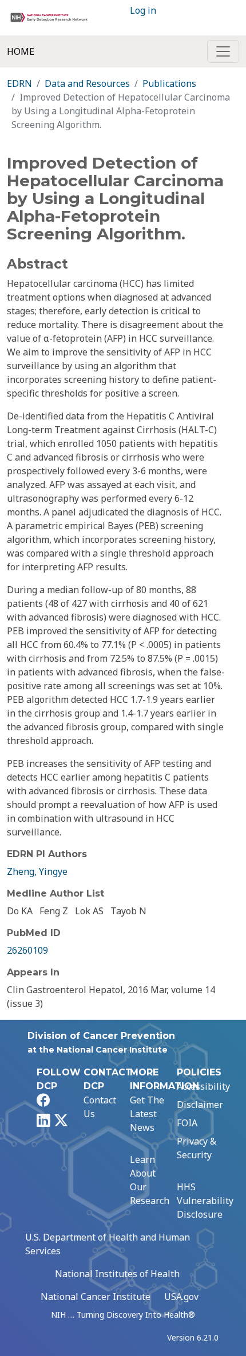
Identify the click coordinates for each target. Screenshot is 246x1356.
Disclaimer (200, 1104)
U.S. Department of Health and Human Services (107, 1244)
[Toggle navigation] (223, 51)
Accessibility (203, 1086)
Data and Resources (87, 83)
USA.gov (181, 1296)
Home (20, 51)
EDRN (19, 83)
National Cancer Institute (95, 1296)
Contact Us (100, 1107)
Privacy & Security (196, 1148)
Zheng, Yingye (37, 871)
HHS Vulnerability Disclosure (205, 1201)
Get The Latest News (147, 1114)
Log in (143, 10)
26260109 (27, 950)
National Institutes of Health (117, 1273)
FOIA (187, 1123)
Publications (169, 83)
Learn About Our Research (149, 1180)
